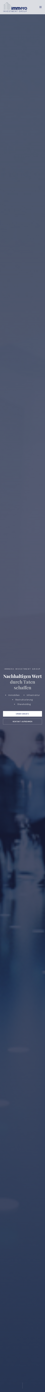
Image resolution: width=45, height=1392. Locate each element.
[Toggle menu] (40, 7)
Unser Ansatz (22, 714)
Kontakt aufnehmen (22, 721)
